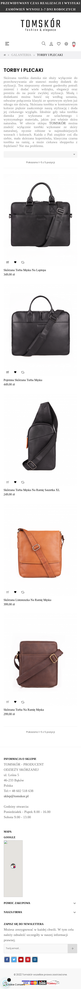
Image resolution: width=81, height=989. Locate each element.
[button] (13, 865)
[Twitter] (13, 959)
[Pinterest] (27, 959)
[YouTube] (20, 959)
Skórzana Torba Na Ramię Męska (24, 709)
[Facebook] (7, 959)
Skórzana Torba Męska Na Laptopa (25, 270)
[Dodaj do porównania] (22, 262)
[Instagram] (34, 959)
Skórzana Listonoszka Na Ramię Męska (27, 600)
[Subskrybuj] (72, 948)
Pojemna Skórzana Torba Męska (23, 380)
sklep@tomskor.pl (16, 796)
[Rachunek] (51, 43)
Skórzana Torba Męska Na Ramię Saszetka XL (32, 490)
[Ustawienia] (66, 43)
